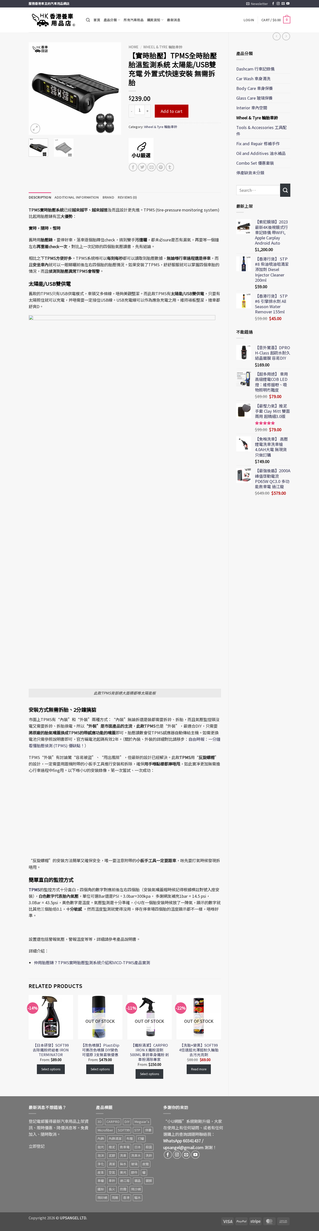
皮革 (100, 1172)
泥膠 (112, 1155)
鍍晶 (137, 1180)
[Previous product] (286, 36)
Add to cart (171, 111)
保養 (148, 1130)
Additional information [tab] (77, 197)
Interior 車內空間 (251, 108)
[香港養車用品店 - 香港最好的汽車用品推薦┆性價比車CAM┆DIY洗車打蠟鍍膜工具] (54, 20)
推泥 (112, 1147)
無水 (123, 1164)
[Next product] (277, 36)
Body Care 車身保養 (254, 88)
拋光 (100, 1147)
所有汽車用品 (134, 19)
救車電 (125, 1147)
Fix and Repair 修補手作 (258, 143)
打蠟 (141, 1138)
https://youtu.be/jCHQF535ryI (52, 781)
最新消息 (173, 19)
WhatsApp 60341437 (182, 1141)
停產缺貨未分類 (250, 173)
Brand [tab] (108, 197)
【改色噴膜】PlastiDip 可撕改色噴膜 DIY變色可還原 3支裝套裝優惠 (100, 1050)
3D (99, 1121)
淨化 (100, 1164)
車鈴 (112, 1180)
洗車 (123, 1155)
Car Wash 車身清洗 (253, 78)
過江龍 (125, 1180)
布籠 (129, 1138)
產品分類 (110, 19)
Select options (50, 1069)
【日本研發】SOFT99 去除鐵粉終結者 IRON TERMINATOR (51, 1050)
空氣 (112, 1172)
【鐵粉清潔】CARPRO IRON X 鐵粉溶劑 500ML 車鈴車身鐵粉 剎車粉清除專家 (149, 1052)
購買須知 (153, 19)
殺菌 (149, 1147)
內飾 (100, 1138)
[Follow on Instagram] (278, 3)
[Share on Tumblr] (170, 167)
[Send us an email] (283, 3)
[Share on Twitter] (142, 167)
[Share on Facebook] (133, 167)
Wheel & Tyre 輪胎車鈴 (257, 118)
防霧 (123, 1189)
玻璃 (134, 1164)
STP (137, 1130)
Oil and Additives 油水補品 (261, 153)
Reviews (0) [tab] (127, 197)
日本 (137, 1147)
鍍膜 (149, 1180)
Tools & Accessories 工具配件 (261, 130)
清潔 (112, 1164)
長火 (112, 1189)
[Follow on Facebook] (273, 3)
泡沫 (100, 1155)
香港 (126, 1197)
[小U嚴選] (141, 150)
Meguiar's (141, 1121)
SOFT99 (124, 1130)
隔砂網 (102, 1197)
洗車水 (136, 1155)
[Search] (88, 20)
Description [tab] (40, 197)
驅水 (137, 1197)
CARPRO (113, 1121)
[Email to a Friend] (151, 167)
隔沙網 (136, 1189)
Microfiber (105, 1130)
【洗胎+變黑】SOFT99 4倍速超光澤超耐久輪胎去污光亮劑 (198, 1050)
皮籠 (145, 1164)
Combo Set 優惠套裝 (255, 163)
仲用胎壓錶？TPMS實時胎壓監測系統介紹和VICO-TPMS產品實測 (92, 962)
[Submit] (285, 190)
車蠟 (100, 1180)
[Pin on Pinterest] (161, 167)
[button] (257, 3)
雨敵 (115, 1197)
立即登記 (37, 1146)
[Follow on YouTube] (287, 3)
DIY (127, 1121)
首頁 (96, 19)
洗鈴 (149, 1155)
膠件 (134, 1172)
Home (134, 46)
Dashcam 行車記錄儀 (255, 69)
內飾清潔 (115, 1138)
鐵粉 (100, 1189)
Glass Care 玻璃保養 (254, 98)
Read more (198, 1069)
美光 (123, 1172)
